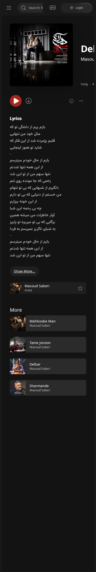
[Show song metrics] (71, 101)
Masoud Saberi (40, 325)
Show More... (24, 271)
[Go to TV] (53, 8)
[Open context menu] (81, 101)
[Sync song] (28, 101)
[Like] (79, 323)
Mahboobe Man (43, 321)
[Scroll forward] (90, 355)
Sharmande (39, 385)
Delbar (35, 364)
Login (79, 8)
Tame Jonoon (40, 342)
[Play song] (16, 101)
